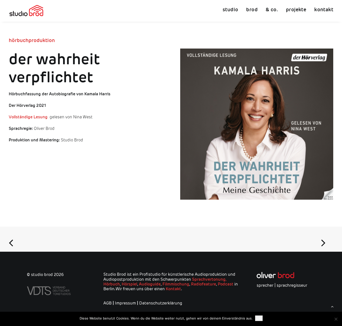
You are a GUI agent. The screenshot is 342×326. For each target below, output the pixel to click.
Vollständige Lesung (28, 117)
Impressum (125, 303)
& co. (272, 9)
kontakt (323, 9)
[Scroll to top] (332, 306)
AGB (107, 303)
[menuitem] (232, 11)
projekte (296, 9)
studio (230, 9)
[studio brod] (26, 11)
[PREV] (16, 239)
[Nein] (335, 318)
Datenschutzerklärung (160, 303)
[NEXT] (325, 239)
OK (259, 318)
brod (252, 9)
